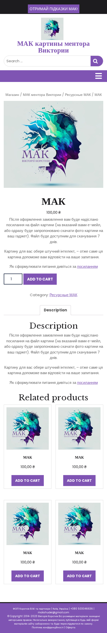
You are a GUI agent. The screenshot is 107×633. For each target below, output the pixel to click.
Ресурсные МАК (78, 94)
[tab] (55, 310)
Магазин (12, 94)
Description (55, 310)
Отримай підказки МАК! (54, 8)
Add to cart (40, 279)
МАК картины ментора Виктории (53, 46)
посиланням (87, 266)
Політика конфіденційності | (49, 627)
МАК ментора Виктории (42, 94)
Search (97, 61)
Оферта (70, 627)
